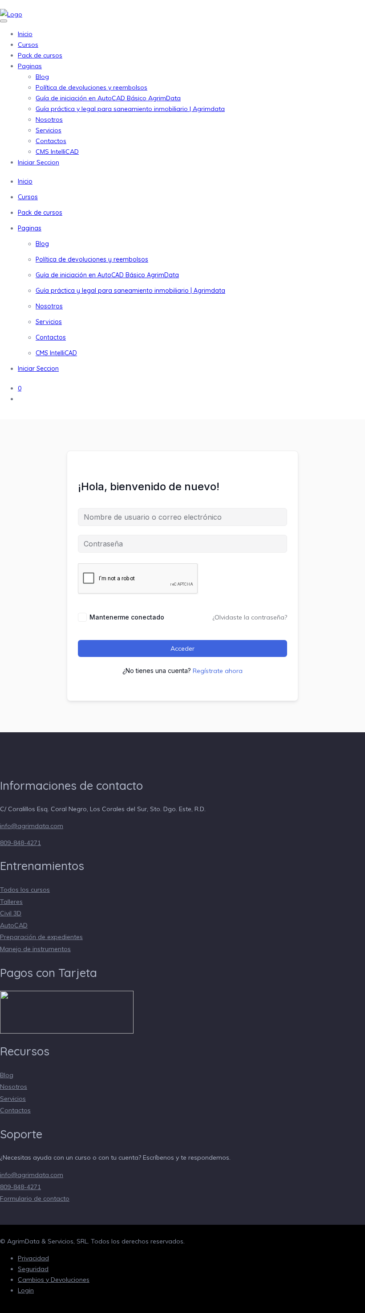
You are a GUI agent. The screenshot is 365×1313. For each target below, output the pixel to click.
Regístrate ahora (218, 671)
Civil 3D (10, 913)
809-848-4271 (20, 843)
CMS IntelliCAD (57, 152)
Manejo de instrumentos (35, 949)
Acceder (182, 648)
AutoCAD (14, 925)
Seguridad (33, 1269)
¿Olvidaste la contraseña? (249, 617)
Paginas (30, 66)
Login (26, 1290)
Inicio (25, 34)
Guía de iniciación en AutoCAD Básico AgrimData (108, 98)
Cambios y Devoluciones (53, 1280)
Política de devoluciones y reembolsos (91, 87)
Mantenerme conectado (126, 617)
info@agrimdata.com (31, 826)
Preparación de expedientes (41, 937)
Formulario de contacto (34, 1198)
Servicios (48, 130)
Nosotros (49, 119)
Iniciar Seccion (38, 162)
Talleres (11, 902)
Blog (42, 77)
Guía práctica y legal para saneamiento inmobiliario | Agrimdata (130, 109)
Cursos (28, 45)
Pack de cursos (40, 55)
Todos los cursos (25, 890)
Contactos (51, 141)
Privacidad (33, 1258)
